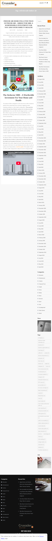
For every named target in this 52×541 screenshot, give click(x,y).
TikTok (40, 436)
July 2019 (41, 258)
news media (41, 401)
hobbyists (41, 366)
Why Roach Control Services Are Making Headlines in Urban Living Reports (44, 60)
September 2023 (42, 146)
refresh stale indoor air (16, 36)
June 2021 (41, 193)
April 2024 (41, 135)
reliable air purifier (24, 36)
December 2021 (42, 176)
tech (40, 433)
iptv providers (42, 385)
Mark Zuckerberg (42, 390)
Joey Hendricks (20, 30)
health (14, 35)
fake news (41, 361)
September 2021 (42, 184)
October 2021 (42, 181)
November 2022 (42, 152)
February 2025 (42, 111)
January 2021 (42, 205)
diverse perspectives (43, 355)
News (40, 295)
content (46, 352)
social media (41, 425)
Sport (40, 301)
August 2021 (41, 187)
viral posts (41, 444)
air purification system (13, 32)
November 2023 (42, 140)
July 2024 (41, 126)
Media (40, 292)
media (40, 393)
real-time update (19, 146)
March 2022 (41, 170)
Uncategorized (42, 307)
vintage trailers (42, 441)
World (40, 313)
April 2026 (41, 88)
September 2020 (42, 217)
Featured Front (42, 284)
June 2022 (41, 161)
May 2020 (41, 228)
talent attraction (42, 431)
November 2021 (42, 179)
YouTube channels (43, 449)
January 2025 (42, 114)
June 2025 (41, 102)
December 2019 (42, 243)
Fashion (40, 281)
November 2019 (42, 246)
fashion (40, 363)
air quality (20, 32)
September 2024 (42, 123)
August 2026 (41, 79)
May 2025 (41, 105)
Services (41, 298)
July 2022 (41, 158)
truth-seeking (41, 439)
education (41, 358)
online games (42, 413)
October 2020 (42, 214)
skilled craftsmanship (43, 423)
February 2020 (42, 237)
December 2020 (42, 208)
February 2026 (42, 91)
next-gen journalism (43, 410)
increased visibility (42, 374)
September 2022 (42, 155)
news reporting (42, 408)
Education (41, 275)
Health (26, 30)
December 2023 (42, 137)
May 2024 (41, 132)
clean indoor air (25, 32)
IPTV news (41, 382)
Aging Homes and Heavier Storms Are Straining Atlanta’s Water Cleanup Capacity (44, 32)
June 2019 (41, 261)
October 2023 (42, 143)
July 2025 (41, 99)
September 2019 (42, 252)
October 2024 (42, 120)
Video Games (42, 310)
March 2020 (41, 234)
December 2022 (42, 149)
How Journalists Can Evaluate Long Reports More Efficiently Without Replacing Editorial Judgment (44, 43)
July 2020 (41, 223)
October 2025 (42, 96)
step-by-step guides (43, 428)
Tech (40, 304)
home (48, 366)
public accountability (43, 420)
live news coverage (43, 387)
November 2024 (42, 117)
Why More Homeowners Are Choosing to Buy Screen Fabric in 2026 (44, 69)
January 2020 (42, 240)
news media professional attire (43, 404)
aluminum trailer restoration (41, 341)
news (40, 398)
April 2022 (41, 167)
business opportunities (43, 347)
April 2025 (41, 108)
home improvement (43, 369)
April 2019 (41, 267)
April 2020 (41, 231)
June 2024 (41, 129)
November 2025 (42, 93)
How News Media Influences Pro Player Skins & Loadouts (45, 52)
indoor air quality (25, 35)
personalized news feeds (43, 417)
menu (41, 2)
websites (40, 447)
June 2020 (41, 225)
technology (47, 433)
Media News (41, 395)
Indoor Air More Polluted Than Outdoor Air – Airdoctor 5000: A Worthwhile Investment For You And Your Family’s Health (18, 24)
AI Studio (41, 337)
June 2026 (41, 85)
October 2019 (42, 249)
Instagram (41, 377)
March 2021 (41, 202)
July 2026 (41, 82)
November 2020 (42, 211)
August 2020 (41, 220)
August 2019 (41, 255)
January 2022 (42, 173)
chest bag (41, 350)
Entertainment (42, 278)
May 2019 (41, 264)
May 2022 (41, 164)
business (41, 345)
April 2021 (41, 199)
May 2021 (41, 196)
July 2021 (41, 190)
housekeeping (19, 35)
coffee (40, 352)
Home (40, 289)
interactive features (43, 379)
